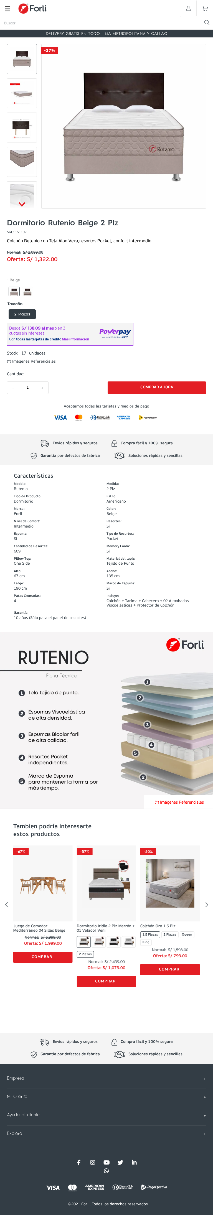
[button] (14, 291)
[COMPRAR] (157, 387)
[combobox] (106, 23)
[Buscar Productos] (207, 22)
